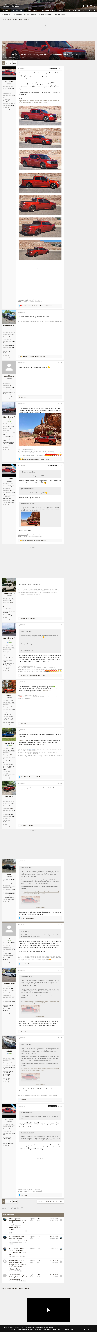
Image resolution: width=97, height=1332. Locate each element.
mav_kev (9, 938)
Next (14, 63)
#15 (61, 1106)
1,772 (11, 808)
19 (9, 1060)
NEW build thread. (23, 302)
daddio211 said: (25, 631)
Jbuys (10, 1281)
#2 (61, 312)
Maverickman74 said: (27, 503)
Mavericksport (9, 984)
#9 (61, 730)
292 (11, 947)
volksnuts (9, 796)
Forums (19, 10)
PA (10, 953)
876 (11, 93)
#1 (61, 68)
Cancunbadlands (52, 1250)
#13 (61, 970)
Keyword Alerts (48, 10)
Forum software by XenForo (19, 1327)
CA (10, 609)
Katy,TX (11, 814)
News (7, 10)
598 (11, 887)
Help (72, 1329)
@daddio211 (47, 691)
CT (10, 390)
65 (10, 428)
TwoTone (55, 1276)
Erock (10, 1271)
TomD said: (24, 931)
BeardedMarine (13, 1242)
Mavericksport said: (27, 1133)
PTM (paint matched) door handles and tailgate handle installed (18, 1239)
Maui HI (11, 437)
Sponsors (31, 1329)
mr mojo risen (9, 743)
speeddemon (9, 376)
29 (10, 91)
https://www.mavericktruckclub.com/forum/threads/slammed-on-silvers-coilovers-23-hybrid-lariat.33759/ (39, 102)
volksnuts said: (25, 1112)
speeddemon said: (26, 489)
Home (76, 1329)
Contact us (38, 1329)
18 (9, 704)
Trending (19, 14)
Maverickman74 (9, 418)
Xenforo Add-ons (44, 1327)
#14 (61, 1038)
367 (11, 339)
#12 (61, 924)
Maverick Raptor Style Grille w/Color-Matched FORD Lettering (18, 1277)
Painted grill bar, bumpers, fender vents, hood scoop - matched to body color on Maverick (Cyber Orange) (17, 1224)
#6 (61, 580)
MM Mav (9, 695)
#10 (61, 783)
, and (33, 356)
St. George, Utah (7, 100)
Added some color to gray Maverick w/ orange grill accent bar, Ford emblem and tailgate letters (17, 1264)
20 (10, 337)
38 (10, 385)
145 (11, 1063)
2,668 (11, 603)
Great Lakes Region (8, 713)
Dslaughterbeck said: (27, 472)
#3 (61, 363)
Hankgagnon (54, 1220)
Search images (60, 14)
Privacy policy (66, 1329)
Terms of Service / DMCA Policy (51, 1329)
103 (10, 600)
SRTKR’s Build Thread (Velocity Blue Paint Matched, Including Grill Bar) (17, 1251)
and (28, 618)
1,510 (11, 707)
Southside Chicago (9, 1068)
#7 (61, 625)
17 (9, 752)
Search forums (45, 14)
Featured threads (30, 14)
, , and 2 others (33, 675)
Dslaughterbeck (9, 326)
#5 (61, 465)
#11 (61, 861)
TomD (9, 874)
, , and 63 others (37, 306)
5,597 (11, 430)
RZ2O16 (9, 1051)
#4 (61, 404)
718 (11, 755)
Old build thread (22, 300)
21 (9, 806)
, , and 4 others (36, 459)
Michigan (12, 345)
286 (11, 995)
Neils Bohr (55, 1262)
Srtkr (10, 1256)
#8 (61, 682)
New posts (7, 14)
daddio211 (8, 57)
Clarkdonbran (9, 593)
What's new (32, 10)
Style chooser (13, 1329)
